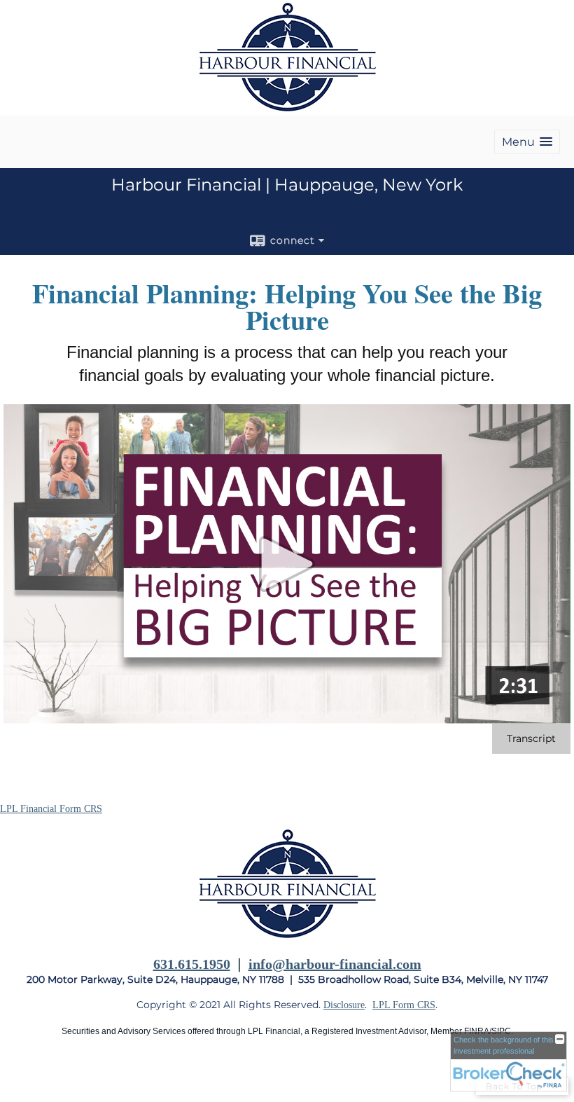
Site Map (18, 1075)
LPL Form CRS (403, 1005)
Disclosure (344, 1005)
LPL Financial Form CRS (51, 809)
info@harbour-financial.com (334, 964)
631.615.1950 (191, 964)
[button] (527, 142)
